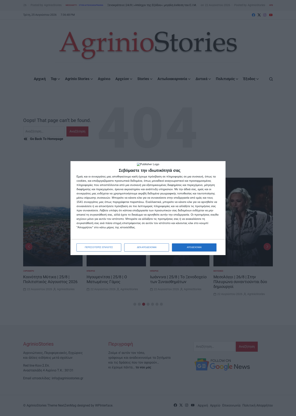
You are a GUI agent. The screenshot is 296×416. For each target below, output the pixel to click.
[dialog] (148, 208)
